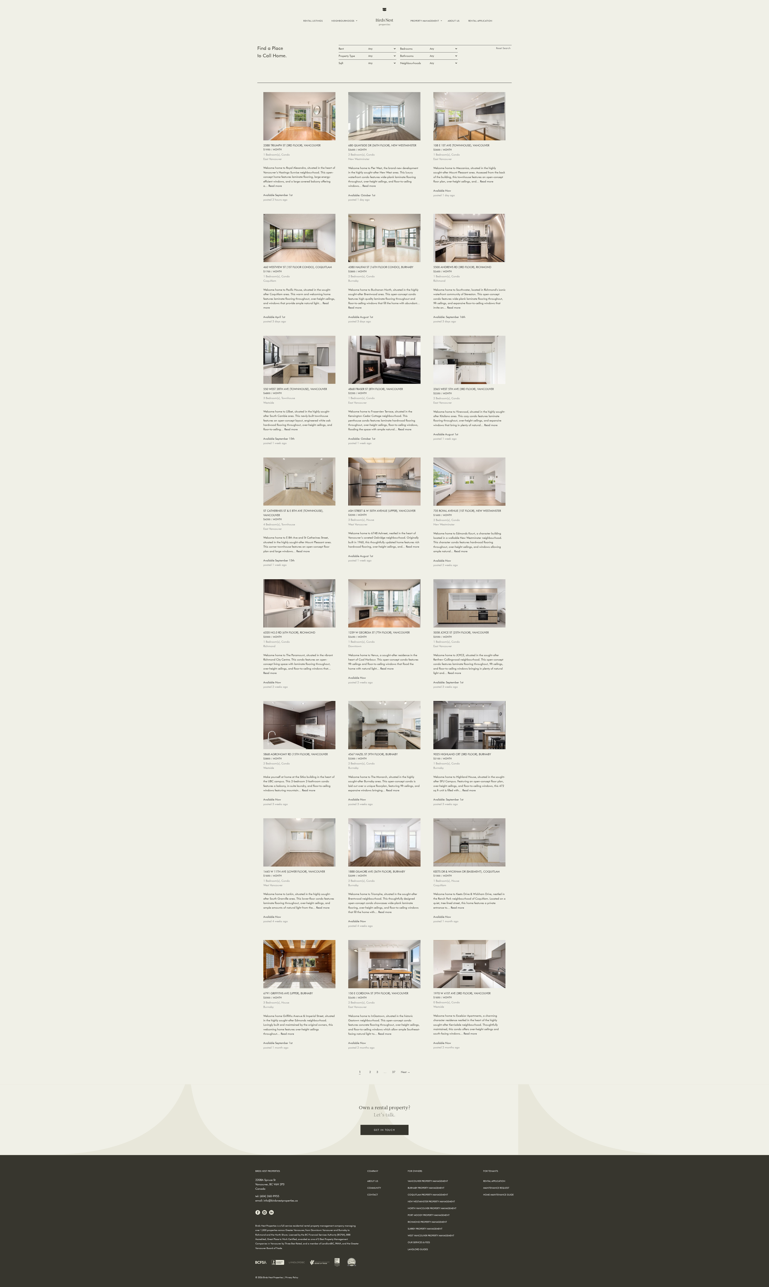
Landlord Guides (418, 1249)
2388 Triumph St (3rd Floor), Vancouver (291, 147)
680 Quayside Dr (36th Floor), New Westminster (382, 147)
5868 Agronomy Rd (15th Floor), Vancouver (295, 756)
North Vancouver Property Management (432, 1208)
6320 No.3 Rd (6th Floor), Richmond (289, 634)
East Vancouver (344, 41)
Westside (339, 37)
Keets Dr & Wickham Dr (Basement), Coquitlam (466, 873)
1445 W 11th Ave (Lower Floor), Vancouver (294, 873)
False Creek (341, 34)
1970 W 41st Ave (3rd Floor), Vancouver (461, 995)
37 (393, 1072)
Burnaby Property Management (426, 1187)
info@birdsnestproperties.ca (281, 1200)
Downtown (341, 30)
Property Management (425, 20)
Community (374, 1187)
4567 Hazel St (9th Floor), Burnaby (373, 756)
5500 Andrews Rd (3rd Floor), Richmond (462, 269)
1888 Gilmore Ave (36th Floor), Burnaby (376, 873)
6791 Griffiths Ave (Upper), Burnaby (288, 995)
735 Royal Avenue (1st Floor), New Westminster (467, 512)
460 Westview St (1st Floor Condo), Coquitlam (297, 269)
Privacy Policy (291, 1277)
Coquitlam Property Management (428, 1194)
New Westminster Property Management (431, 1201)
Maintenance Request (496, 1187)
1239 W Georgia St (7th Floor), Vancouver (379, 634)
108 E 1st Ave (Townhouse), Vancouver (461, 147)
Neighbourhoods (342, 20)
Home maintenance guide (498, 1194)
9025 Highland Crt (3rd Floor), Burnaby (462, 756)
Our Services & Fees (419, 1242)
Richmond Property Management (427, 1221)
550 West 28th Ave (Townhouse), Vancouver (295, 391)
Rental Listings (313, 20)
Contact (372, 1194)
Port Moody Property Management (429, 1215)
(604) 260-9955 (269, 1196)
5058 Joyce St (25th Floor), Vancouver (461, 634)
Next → (405, 1072)
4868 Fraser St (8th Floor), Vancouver (375, 391)
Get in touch (384, 1129)
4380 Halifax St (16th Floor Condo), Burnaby (380, 269)
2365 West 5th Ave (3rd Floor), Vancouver (463, 391)
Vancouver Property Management (428, 1180)
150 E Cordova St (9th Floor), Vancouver (378, 995)
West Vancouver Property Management (431, 1235)
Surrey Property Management (425, 1228)
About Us (453, 20)
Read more (275, 186)
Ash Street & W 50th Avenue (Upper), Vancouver (381, 512)
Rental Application (480, 20)
